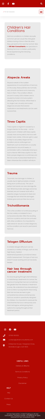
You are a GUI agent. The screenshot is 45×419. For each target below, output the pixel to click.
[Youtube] (15, 329)
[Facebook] (10, 329)
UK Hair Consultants (17, 46)
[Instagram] (5, 329)
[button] (41, 4)
